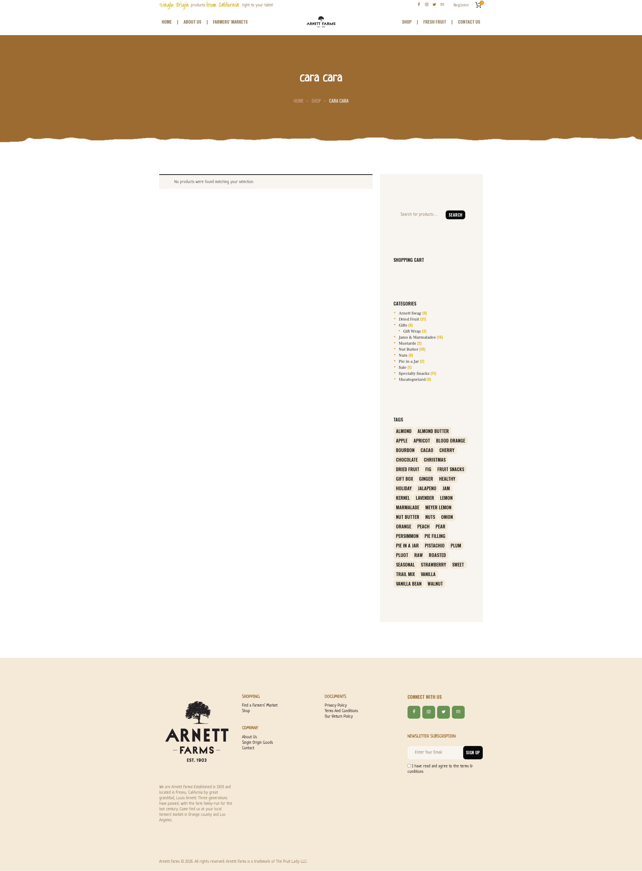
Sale (403, 367)
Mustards (407, 343)
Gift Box (404, 478)
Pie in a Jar (409, 361)
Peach (423, 526)
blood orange (450, 440)
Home (298, 100)
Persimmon (407, 536)
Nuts (403, 355)
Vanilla (428, 574)
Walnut (435, 583)
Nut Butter (408, 349)
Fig (428, 469)
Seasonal (405, 564)
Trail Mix (405, 574)
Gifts (403, 325)
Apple (402, 440)
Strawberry (433, 564)
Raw (418, 555)
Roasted (437, 555)
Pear (440, 526)
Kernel (403, 497)
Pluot (402, 555)
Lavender (425, 497)
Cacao (427, 450)
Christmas (435, 459)
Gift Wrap (412, 331)
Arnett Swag (410, 313)
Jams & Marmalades (417, 337)
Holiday (404, 488)
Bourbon (405, 450)
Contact (248, 748)
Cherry (446, 450)
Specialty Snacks (414, 373)
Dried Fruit (409, 319)
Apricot (422, 440)
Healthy (447, 478)
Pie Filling (435, 536)
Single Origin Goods (257, 742)
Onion (447, 517)
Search (455, 215)
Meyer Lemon (438, 507)
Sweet (458, 564)
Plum (456, 545)
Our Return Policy (339, 716)
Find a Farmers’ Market (260, 705)
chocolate (407, 459)
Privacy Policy (336, 705)
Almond (404, 431)
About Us (249, 737)
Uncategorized (412, 379)
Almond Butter (433, 431)
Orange (403, 526)
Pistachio (435, 545)
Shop (316, 100)
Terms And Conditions (341, 711)
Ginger (426, 478)
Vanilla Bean (409, 583)
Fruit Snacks (450, 469)
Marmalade (407, 507)
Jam (446, 488)
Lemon (446, 497)
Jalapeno (427, 488)
